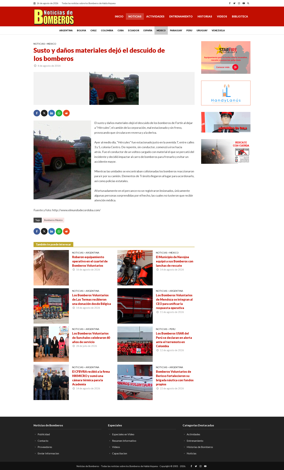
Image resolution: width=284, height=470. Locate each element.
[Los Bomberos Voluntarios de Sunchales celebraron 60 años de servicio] (51, 344)
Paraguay (176, 30)
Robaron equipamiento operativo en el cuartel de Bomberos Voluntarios (90, 261)
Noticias (134, 16)
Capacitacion (119, 453)
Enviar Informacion (48, 453)
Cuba (121, 30)
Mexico (161, 30)
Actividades (155, 16)
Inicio (119, 16)
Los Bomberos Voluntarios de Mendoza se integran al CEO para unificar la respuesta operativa (174, 301)
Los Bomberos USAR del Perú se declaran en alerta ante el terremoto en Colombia (174, 340)
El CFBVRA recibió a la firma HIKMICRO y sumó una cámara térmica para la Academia (91, 378)
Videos (222, 16)
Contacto (43, 440)
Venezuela (218, 30)
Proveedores (45, 446)
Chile (93, 30)
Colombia (107, 30)
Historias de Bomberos (200, 446)
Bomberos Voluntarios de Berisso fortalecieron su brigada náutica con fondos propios (175, 378)
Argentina (66, 30)
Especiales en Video (123, 434)
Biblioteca (240, 16)
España (147, 30)
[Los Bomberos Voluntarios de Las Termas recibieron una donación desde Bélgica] (51, 305)
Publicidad (44, 434)
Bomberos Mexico (53, 220)
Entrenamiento (181, 16)
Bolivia (81, 30)
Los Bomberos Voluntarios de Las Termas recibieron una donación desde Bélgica (91, 299)
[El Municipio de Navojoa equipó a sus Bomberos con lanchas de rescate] (135, 267)
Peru (189, 30)
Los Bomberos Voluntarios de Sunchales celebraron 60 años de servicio (91, 338)
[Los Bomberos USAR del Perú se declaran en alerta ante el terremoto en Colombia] (135, 344)
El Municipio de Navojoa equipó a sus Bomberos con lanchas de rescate (174, 261)
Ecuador (133, 30)
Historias (205, 16)
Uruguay (202, 30)
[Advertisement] (225, 219)
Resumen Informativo (124, 440)
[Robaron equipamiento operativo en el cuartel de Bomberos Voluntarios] (51, 267)
